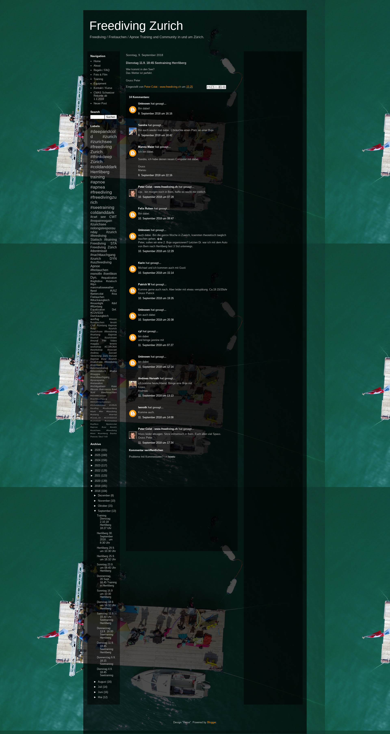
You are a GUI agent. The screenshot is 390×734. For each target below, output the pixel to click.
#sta (114, 293)
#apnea (97, 187)
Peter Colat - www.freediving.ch (158, 186)
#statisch (111, 281)
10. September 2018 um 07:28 (156, 196)
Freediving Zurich (136, 25)
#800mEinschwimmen (100, 402)
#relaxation (96, 383)
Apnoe (95, 266)
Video (113, 340)
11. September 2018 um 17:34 (155, 442)
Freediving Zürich (103, 247)
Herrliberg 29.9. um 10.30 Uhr (106, 549)
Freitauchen (97, 297)
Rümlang (102, 325)
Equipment (100, 83)
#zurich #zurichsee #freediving (103, 141)
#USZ (113, 290)
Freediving (98, 243)
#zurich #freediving (103, 234)
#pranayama (97, 380)
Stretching (96, 356)
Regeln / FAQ (101, 70)
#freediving (101, 192)
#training (110, 239)
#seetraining (102, 207)
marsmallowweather (102, 287)
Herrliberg (99, 171)
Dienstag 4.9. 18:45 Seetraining (105, 672)
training (97, 177)
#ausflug (94, 408)
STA (113, 243)
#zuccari (112, 349)
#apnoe (97, 182)
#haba (113, 371)
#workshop (96, 349)
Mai (100, 697)
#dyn (93, 284)
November (104, 500)
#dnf (114, 303)
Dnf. (114, 309)
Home (97, 61)
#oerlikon (110, 273)
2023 (98, 465)
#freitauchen (99, 270)
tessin (113, 322)
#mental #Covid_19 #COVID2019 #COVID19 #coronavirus (103, 417)
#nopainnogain (101, 220)
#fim (101, 411)
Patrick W (144, 284)
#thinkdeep (101, 156)
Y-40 (105, 436)
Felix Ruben (145, 208)
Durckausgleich (99, 315)
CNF (92, 325)
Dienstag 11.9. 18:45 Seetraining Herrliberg (105, 647)
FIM (104, 340)
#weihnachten (109, 392)
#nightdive (96, 281)
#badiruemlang (110, 408)
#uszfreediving (101, 262)
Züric (105, 356)
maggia (94, 343)
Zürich (96, 161)
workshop (95, 346)
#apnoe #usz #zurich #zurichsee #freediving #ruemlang (103, 362)
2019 (98, 485)
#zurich (95, 258)
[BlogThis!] (212, 87)
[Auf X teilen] (216, 87)
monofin (96, 273)
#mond (94, 340)
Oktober (103, 505)
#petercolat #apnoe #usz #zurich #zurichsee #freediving (103, 427)
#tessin (94, 389)
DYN (113, 258)
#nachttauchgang (102, 255)
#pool (93, 290)
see (103, 217)
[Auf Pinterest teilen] (224, 87)
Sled (101, 436)
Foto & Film (100, 74)
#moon (113, 319)
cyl (140, 331)
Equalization (97, 309)
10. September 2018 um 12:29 (156, 251)
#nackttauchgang (99, 377)
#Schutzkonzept (98, 405)
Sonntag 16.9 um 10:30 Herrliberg (105, 593)
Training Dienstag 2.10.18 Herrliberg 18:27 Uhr (104, 522)
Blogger (211, 722)
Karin (141, 262)
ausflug (94, 319)
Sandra (142, 125)
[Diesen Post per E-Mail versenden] (209, 87)
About (97, 65)
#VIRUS (113, 405)
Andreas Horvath (148, 378)
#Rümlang (96, 306)
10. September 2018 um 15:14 (156, 272)
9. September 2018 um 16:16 (155, 113)
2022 (98, 470)
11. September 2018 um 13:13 (155, 395)
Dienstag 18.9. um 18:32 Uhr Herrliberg (106, 605)
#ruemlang (103, 433)
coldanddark (102, 212)
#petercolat (96, 293)
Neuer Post (100, 103)
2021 (98, 475)
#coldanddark (103, 166)
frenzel (113, 356)
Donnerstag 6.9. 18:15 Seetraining (106, 660)
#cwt (93, 217)
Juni (101, 692)
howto (171, 456)
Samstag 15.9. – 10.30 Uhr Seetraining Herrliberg (106, 618)
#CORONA (111, 346)
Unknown (144, 103)
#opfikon (94, 424)
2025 (98, 455)
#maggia (95, 374)
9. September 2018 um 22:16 (155, 175)
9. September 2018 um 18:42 (155, 135)
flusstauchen (97, 322)
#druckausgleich (99, 300)
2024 (98, 460)
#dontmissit (98, 251)
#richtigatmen (97, 386)
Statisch (96, 239)
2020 (98, 480)
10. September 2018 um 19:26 (156, 298)
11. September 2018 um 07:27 (155, 345)
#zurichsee (98, 224)
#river (92, 433)
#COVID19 (96, 312)
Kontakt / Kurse (103, 87)
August (102, 681)
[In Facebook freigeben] (220, 87)
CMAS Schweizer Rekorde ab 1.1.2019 (104, 95)
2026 (98, 450)
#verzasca (105, 389)
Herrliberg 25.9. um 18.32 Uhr (106, 558)
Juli (100, 686)
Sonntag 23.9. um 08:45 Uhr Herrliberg (106, 567)
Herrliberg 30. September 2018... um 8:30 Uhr (105, 538)
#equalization (109, 277)
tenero (113, 343)
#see (114, 386)
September (105, 510)
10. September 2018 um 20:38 (156, 319)
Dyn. (93, 277)
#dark (93, 411)
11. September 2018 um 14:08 (155, 417)
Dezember (104, 495)
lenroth (142, 407)
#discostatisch (98, 371)
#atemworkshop (99, 368)
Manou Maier (146, 146)
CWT (113, 217)
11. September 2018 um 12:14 (155, 366)
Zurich (96, 151)
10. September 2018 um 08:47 (156, 218)
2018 (98, 491)
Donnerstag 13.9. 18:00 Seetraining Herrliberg (105, 633)
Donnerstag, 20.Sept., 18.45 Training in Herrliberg (107, 580)
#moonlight (96, 303)
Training (98, 79)
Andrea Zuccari (103, 352)
